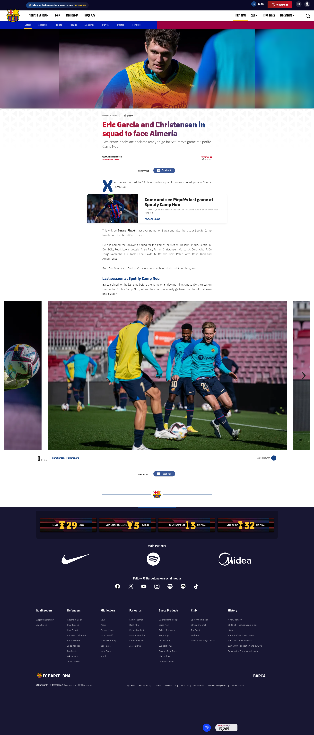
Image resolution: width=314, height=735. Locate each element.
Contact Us (184, 685)
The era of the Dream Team (241, 635)
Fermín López (107, 630)
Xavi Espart (72, 630)
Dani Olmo (106, 645)
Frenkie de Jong (108, 640)
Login (259, 4)
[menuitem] (307, 3)
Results (73, 24)
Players (105, 24)
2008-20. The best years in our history (242, 627)
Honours (136, 24)
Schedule (42, 24)
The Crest (195, 630)
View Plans (282, 4)
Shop (57, 15)
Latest (28, 24)
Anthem (195, 635)
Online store (164, 640)
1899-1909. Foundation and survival (245, 645)
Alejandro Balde (74, 619)
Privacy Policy (145, 685)
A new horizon (235, 619)
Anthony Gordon (137, 635)
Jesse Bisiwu (135, 645)
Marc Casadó (107, 635)
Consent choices (237, 685)
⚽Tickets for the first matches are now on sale (57, 5)
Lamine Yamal (136, 619)
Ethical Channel (198, 625)
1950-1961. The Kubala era (240, 640)
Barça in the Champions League (243, 651)
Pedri (103, 625)
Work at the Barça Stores (203, 640)
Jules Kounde (73, 645)
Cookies (158, 685)
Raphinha (134, 625)
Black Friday (164, 656)
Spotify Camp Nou (200, 619)
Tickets (58, 24)
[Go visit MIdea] (235, 559)
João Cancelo (73, 661)
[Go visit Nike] (75, 559)
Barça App (164, 635)
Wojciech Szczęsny (45, 619)
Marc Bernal (106, 651)
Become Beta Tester (168, 651)
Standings (89, 24)
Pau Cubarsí (73, 625)
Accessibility (170, 685)
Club (253, 15)
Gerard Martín (73, 640)
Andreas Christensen (77, 635)
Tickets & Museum (38, 15)
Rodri (103, 656)
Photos (120, 24)
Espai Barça (269, 15)
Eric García (72, 651)
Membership (72, 15)
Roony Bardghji (136, 630)
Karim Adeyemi (136, 640)
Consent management (217, 685)
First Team (241, 15)
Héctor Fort (72, 656)
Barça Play (90, 15)
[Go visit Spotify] (153, 559)
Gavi (103, 619)
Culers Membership (168, 619)
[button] (10, 375)
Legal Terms (130, 685)
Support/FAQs (165, 645)
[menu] (307, 4)
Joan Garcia (41, 625)
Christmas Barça (166, 661)
